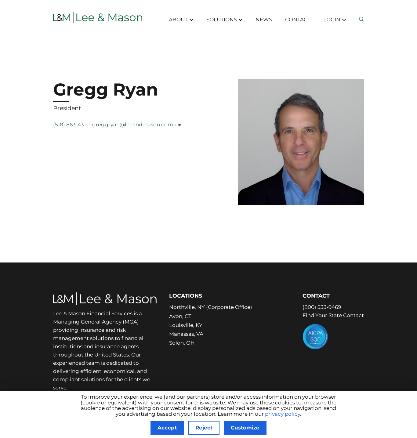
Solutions (221, 19)
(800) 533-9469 (322, 307)
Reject (203, 428)
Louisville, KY (185, 325)
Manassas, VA (186, 334)
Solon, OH (182, 343)
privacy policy (282, 414)
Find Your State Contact (333, 315)
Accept (167, 428)
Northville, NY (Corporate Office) (210, 307)
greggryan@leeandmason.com (132, 124)
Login (331, 19)
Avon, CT (180, 316)
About (178, 19)
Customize (245, 428)
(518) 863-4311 (70, 124)
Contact (297, 19)
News (264, 19)
